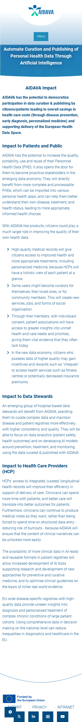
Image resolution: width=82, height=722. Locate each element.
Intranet (65, 707)
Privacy (39, 707)
